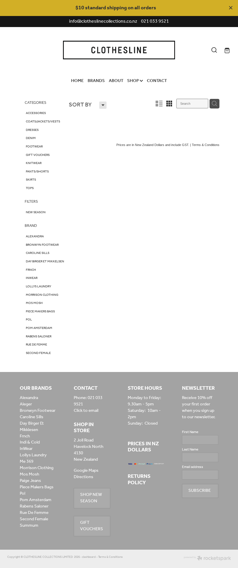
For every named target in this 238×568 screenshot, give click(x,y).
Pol (22, 493)
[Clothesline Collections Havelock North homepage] (119, 50)
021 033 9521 (88, 401)
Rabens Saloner (34, 506)
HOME (77, 81)
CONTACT (157, 81)
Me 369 (26, 461)
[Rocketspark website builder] (207, 558)
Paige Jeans (30, 481)
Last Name (190, 449)
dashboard (89, 557)
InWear (26, 449)
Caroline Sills (31, 417)
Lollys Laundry (33, 455)
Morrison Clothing (36, 468)
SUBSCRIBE (199, 491)
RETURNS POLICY (139, 479)
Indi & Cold (30, 442)
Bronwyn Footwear (37, 411)
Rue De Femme (34, 513)
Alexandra (29, 398)
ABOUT (116, 81)
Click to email (86, 411)
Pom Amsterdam (35, 500)
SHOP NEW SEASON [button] (91, 498)
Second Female (34, 519)
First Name (190, 432)
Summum (29, 525)
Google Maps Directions (86, 473)
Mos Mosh (29, 474)
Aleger (26, 404)
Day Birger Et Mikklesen (32, 426)
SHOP (133, 81)
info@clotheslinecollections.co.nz (103, 21)
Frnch (25, 436)
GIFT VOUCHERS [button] (91, 526)
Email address (192, 467)
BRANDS (96, 81)
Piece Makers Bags (36, 487)
